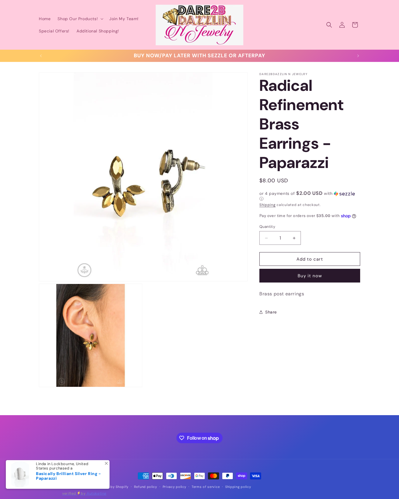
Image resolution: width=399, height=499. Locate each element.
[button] (80, 19)
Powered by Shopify (112, 487)
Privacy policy (174, 487)
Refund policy (145, 487)
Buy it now (310, 276)
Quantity (267, 226)
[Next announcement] (358, 55)
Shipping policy (238, 487)
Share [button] (271, 312)
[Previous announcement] (40, 55)
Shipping (267, 204)
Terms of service (206, 487)
